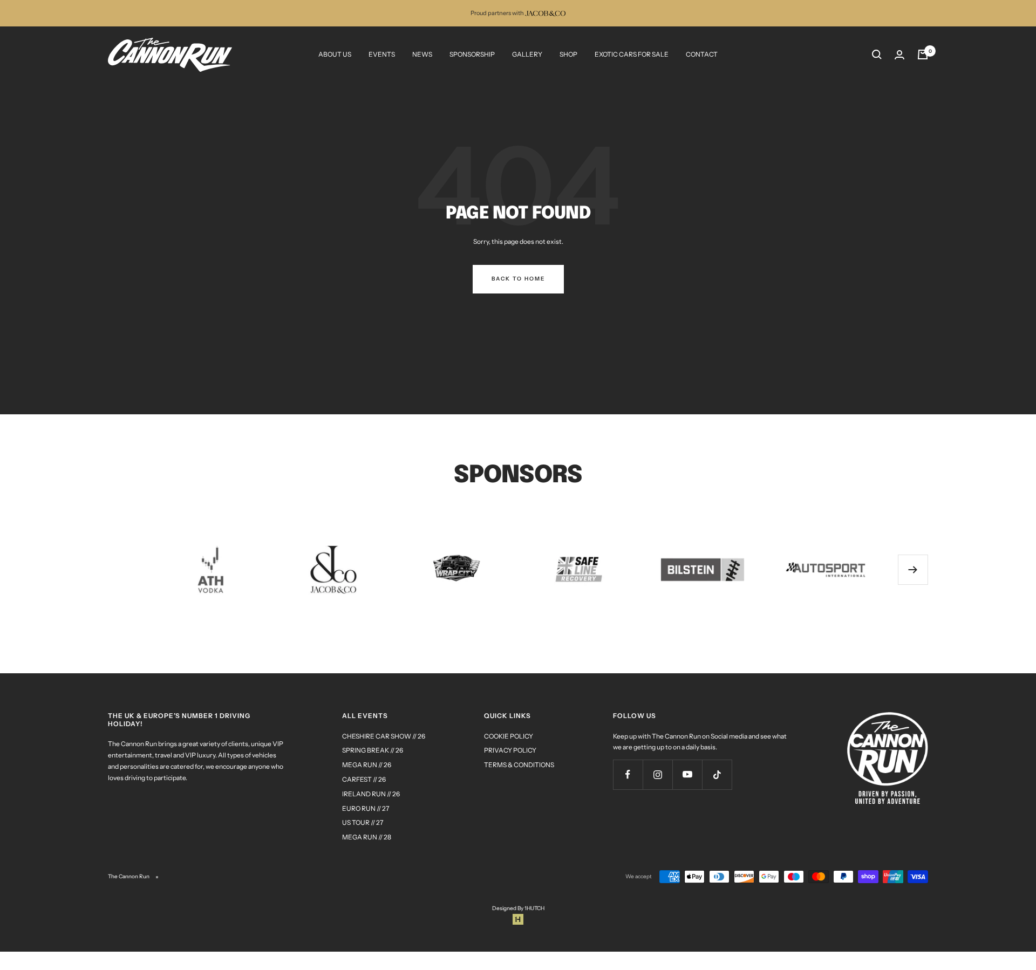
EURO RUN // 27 (365, 808)
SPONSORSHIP (472, 54)
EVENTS (382, 54)
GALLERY (527, 54)
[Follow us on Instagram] (657, 774)
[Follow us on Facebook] (628, 774)
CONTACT (702, 54)
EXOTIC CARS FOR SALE (632, 54)
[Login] (899, 54)
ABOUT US (334, 54)
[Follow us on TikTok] (717, 774)
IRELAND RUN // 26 (371, 794)
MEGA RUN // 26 (366, 765)
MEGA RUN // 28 (366, 837)
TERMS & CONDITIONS (519, 765)
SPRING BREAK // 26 (372, 750)
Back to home (518, 278)
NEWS (422, 54)
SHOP (568, 54)
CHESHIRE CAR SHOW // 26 (383, 736)
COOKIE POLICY (508, 736)
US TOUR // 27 (362, 822)
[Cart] (922, 54)
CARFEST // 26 (364, 779)
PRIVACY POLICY (510, 750)
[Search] (877, 54)
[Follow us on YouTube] (687, 774)
